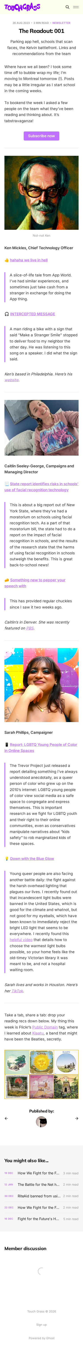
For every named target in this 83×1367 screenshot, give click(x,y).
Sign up (41, 1324)
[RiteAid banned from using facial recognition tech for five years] (41, 1196)
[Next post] (75, 1118)
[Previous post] (7, 1118)
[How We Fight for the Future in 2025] (41, 1173)
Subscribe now (41, 136)
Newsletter (61, 23)
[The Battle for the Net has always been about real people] (41, 1184)
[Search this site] (67, 7)
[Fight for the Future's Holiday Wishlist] (41, 1218)
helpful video (21, 939)
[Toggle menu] (76, 7)
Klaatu (38, 1033)
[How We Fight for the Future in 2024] (41, 1207)
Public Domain (45, 1027)
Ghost (50, 1338)
